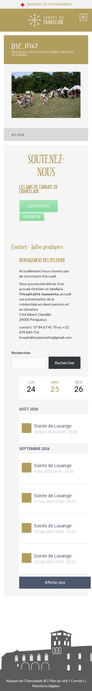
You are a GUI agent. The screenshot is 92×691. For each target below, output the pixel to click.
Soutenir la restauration (49, 4)
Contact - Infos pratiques (37, 247)
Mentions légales (46, 686)
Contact (77, 680)
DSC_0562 (18, 135)
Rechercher (21, 352)
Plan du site (58, 680)
